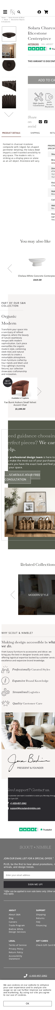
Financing (41, 925)
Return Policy (16, 952)
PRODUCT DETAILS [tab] (11, 132)
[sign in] (39, 12)
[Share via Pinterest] (40, 121)
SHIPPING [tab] (35, 132)
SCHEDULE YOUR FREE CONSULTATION (22, 477)
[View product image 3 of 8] (9, 67)
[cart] (46, 12)
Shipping (41, 914)
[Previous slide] (10, 268)
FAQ (38, 921)
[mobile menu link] (5, 13)
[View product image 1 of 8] (9, 34)
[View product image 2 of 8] (9, 50)
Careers (13, 921)
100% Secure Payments (49, 104)
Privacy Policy (16, 948)
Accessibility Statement (15, 957)
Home (3, 17)
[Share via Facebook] (45, 121)
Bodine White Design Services (17, 930)
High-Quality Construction (38, 104)
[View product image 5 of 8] (9, 101)
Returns (40, 918)
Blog (11, 918)
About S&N (14, 914)
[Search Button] (19, 12)
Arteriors (33, 44)
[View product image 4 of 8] (9, 84)
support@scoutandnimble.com (25, 808)
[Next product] (39, 391)
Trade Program (17, 925)
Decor (6, 20)
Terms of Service (18, 945)
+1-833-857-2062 (18, 803)
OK (27, 1003)
